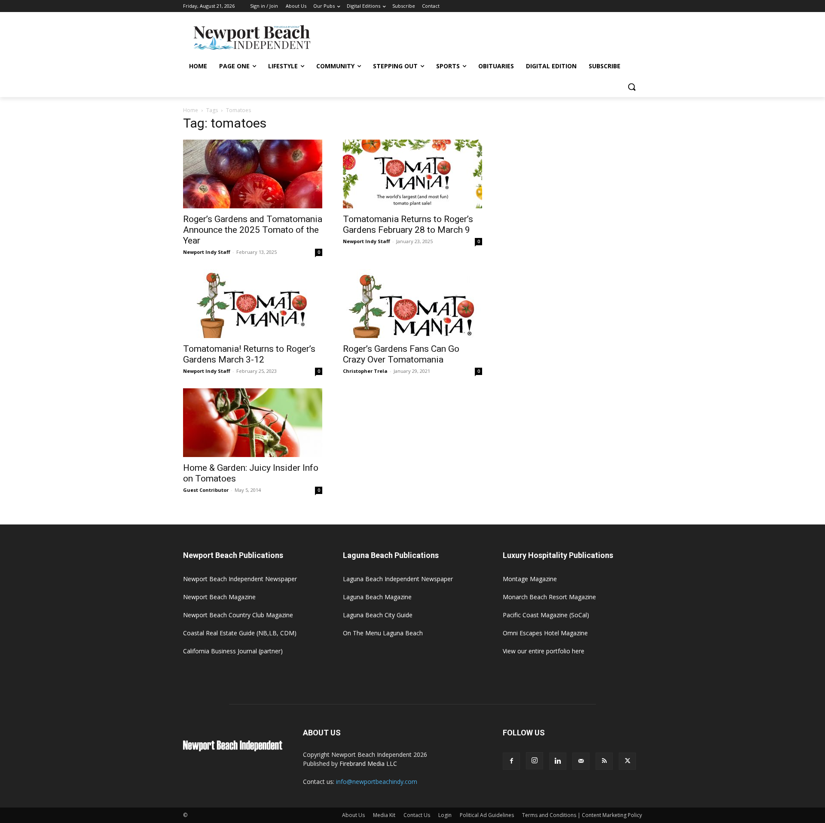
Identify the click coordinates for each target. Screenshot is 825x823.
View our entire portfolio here (543, 651)
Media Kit (384, 815)
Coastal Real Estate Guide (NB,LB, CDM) (239, 633)
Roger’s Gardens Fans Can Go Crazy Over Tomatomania (401, 354)
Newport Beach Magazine (219, 597)
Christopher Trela (365, 371)
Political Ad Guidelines (487, 815)
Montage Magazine (530, 579)
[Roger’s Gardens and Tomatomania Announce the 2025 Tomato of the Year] (252, 174)
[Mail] (581, 761)
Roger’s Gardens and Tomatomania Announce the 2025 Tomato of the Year (252, 230)
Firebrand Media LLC (368, 763)
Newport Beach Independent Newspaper (240, 579)
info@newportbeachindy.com (376, 781)
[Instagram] (534, 760)
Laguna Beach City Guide (377, 615)
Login (445, 815)
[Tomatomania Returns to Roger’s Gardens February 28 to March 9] (412, 174)
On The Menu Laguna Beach (383, 633)
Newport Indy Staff (206, 252)
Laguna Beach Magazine (377, 597)
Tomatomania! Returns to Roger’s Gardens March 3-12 (249, 354)
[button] (631, 86)
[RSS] (604, 761)
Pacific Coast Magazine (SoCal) (546, 615)
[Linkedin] (557, 761)
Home (190, 110)
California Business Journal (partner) (233, 651)
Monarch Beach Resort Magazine (549, 597)
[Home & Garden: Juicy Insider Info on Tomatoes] (252, 422)
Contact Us (416, 815)
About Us (353, 815)
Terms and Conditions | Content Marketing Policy (582, 815)
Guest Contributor (206, 490)
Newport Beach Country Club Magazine (238, 615)
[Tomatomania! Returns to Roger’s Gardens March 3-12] (252, 303)
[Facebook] (511, 761)
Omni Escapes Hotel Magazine (545, 633)
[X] (627, 761)
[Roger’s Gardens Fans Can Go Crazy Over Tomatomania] (412, 303)
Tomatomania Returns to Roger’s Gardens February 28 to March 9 (408, 224)
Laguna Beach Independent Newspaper (398, 579)
